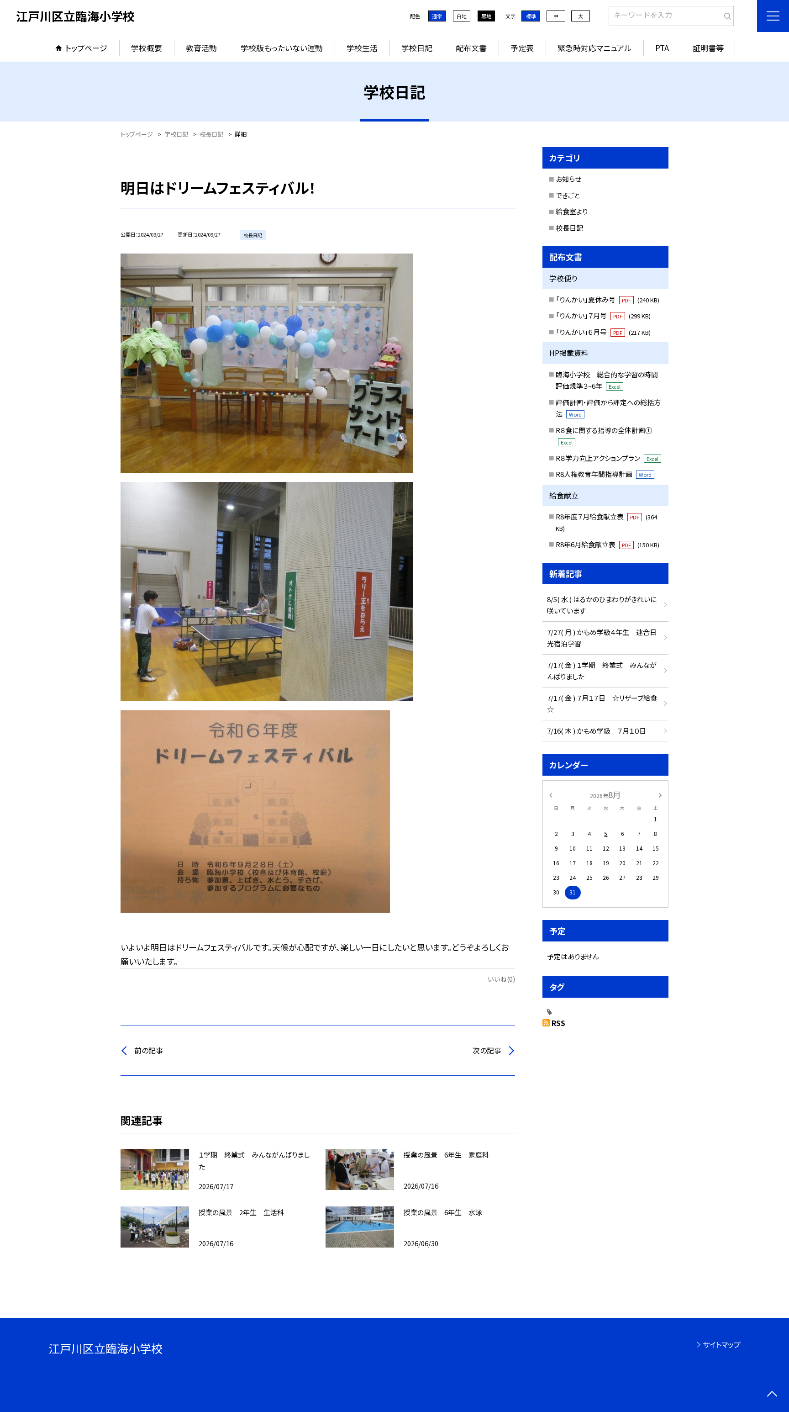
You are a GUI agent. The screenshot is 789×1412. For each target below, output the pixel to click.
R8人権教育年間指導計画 (604, 474)
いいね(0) (501, 979)
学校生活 (362, 47)
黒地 (486, 16)
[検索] (726, 14)
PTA (662, 47)
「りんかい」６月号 (603, 332)
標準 (531, 16)
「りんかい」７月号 (603, 315)
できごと (568, 195)
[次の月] (660, 794)
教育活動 (201, 47)
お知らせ (568, 179)
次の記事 (487, 1050)
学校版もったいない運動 (282, 47)
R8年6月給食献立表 (607, 544)
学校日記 (416, 47)
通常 (437, 16)
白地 (462, 16)
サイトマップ (722, 1344)
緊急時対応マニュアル (594, 47)
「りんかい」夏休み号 (607, 299)
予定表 (522, 47)
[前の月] (550, 794)
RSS (558, 1022)
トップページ (86, 47)
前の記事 (148, 1050)
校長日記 (569, 228)
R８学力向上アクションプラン (607, 458)
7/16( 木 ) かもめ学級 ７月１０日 (596, 730)
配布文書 (471, 47)
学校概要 (146, 47)
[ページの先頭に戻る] (772, 1395)
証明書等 (708, 47)
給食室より (572, 211)
